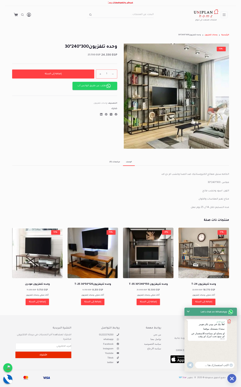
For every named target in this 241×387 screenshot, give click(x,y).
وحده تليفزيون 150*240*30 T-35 (148, 284)
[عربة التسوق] (16, 15)
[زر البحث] (90, 15)
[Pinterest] (106, 114)
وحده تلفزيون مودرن (37, 284)
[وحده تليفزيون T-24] (203, 253)
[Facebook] (116, 114)
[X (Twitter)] (111, 114)
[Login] (29, 15)
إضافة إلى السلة (53, 74)
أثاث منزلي (210, 295)
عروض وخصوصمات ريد (121, 3)
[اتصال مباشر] (7, 379)
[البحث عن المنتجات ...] (22, 14)
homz (206, 17)
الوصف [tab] (129, 162)
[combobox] (123, 14)
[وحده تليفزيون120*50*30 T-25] (93, 253)
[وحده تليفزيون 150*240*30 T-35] (148, 253)
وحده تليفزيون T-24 (203, 284)
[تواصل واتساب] (7, 367)
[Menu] (224, 14)
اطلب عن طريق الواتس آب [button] (92, 86)
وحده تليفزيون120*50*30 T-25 (92, 284)
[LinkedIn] (101, 114)
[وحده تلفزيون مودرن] (37, 253)
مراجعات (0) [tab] (114, 162)
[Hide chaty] (231, 378)
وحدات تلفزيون (100, 103)
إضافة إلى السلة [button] (203, 302)
